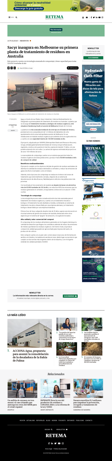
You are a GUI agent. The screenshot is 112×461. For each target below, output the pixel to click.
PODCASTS (62, 420)
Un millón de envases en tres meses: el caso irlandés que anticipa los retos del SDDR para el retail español (22, 403)
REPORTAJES (40, 420)
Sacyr (13, 130)
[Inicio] (55, 17)
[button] (8, 68)
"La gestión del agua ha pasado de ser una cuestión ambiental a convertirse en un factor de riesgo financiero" (67, 336)
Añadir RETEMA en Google (26, 68)
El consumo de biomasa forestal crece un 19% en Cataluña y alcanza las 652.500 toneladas (92, 359)
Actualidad (12, 41)
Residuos (24, 41)
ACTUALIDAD (31, 420)
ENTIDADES (70, 420)
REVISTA (22, 420)
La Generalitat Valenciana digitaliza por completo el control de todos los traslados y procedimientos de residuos (67, 361)
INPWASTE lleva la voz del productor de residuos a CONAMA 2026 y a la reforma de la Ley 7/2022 (55, 403)
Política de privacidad (60, 449)
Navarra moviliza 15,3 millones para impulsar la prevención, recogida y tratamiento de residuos (87, 403)
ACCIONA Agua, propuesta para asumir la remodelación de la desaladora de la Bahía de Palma (31, 355)
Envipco (11, 410)
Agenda (54, 420)
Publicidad (80, 420)
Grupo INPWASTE (47, 410)
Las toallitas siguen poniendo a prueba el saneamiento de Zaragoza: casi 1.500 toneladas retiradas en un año (92, 337)
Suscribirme (93, 58)
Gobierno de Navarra (81, 410)
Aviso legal (48, 449)
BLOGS (48, 420)
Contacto (88, 420)
